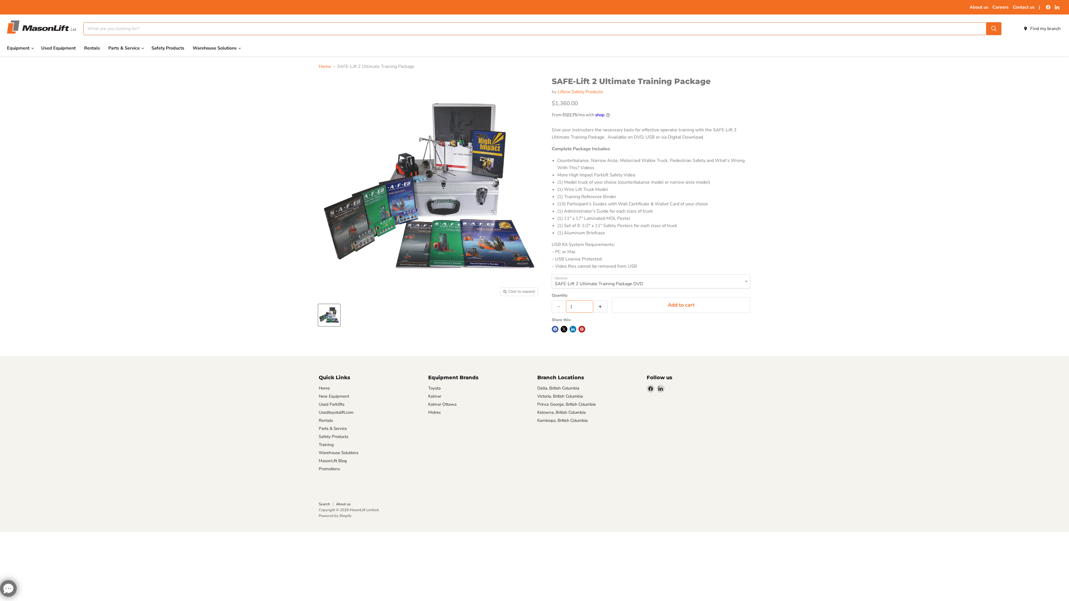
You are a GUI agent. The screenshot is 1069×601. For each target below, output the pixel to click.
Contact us (1023, 7)
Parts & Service (124, 48)
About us (979, 7)
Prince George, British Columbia (566, 404)
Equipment (19, 48)
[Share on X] (564, 329)
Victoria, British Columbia (560, 396)
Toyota (434, 388)
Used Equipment (58, 48)
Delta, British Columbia (558, 388)
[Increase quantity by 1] (600, 306)
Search (324, 504)
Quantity (559, 295)
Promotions (329, 469)
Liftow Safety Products (580, 92)
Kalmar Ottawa (442, 404)
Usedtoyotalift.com (336, 412)
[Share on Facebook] (555, 329)
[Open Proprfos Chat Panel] (8, 588)
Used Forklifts (331, 404)
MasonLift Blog (333, 461)
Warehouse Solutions (215, 48)
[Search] (993, 28)
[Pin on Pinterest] (581, 329)
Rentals (92, 48)
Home (325, 66)
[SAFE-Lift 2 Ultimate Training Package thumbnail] (329, 315)
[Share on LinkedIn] (573, 329)
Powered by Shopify (335, 515)
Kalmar (434, 396)
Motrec (434, 412)
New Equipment (334, 396)
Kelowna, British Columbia (561, 412)
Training (326, 444)
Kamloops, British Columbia (562, 420)
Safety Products (167, 48)
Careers (1000, 7)
